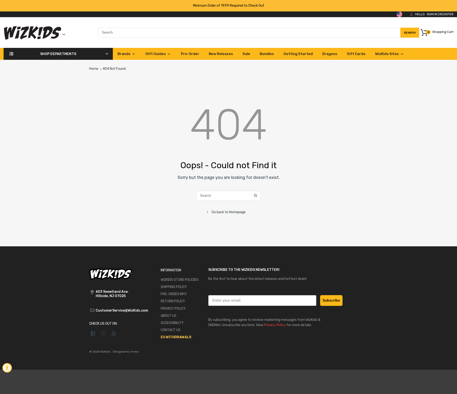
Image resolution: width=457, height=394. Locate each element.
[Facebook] (93, 333)
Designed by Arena (126, 351)
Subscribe (331, 300)
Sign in (432, 14)
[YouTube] (114, 333)
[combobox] (258, 33)
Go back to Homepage (229, 212)
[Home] (34, 32)
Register (446, 14)
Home (93, 69)
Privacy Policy (275, 325)
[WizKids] (110, 274)
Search (410, 34)
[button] (448, 386)
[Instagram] (103, 333)
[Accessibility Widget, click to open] (7, 368)
